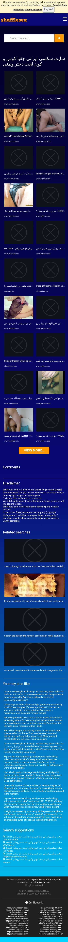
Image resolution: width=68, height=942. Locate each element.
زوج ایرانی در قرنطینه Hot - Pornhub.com (23, 435)
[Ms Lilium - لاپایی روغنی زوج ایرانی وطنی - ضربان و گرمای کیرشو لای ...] (18, 243)
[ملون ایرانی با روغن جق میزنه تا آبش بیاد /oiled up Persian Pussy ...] (18, 206)
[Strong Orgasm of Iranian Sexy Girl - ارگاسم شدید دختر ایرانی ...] (18, 355)
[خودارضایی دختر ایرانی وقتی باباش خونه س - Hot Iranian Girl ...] (18, 318)
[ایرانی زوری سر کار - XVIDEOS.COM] (50, 93)
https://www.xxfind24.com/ (17, 932)
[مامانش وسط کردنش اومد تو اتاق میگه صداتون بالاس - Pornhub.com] (50, 393)
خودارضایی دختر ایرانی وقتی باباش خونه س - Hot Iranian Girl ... (32, 323)
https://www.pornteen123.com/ (51, 919)
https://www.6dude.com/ (17, 914)
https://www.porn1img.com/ (50, 925)
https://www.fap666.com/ (17, 916)
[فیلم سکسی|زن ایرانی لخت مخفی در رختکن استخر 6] (18, 280)
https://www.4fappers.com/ (17, 908)
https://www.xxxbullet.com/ (17, 925)
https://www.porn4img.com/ (50, 932)
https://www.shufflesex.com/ (17, 921)
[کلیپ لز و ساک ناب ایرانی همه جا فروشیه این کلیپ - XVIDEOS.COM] (50, 355)
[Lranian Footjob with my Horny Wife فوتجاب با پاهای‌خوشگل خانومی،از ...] (50, 168)
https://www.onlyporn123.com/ (50, 923)
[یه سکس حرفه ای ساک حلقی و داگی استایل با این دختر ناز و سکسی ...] (18, 168)
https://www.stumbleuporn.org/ (50, 934)
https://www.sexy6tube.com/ (51, 910)
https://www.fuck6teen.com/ (50, 912)
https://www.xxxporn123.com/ (17, 929)
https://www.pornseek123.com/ (50, 914)
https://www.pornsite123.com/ (17, 919)
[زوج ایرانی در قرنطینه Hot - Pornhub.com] (18, 430)
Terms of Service (47, 879)
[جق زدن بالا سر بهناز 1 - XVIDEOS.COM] (50, 206)
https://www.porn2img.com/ (50, 927)
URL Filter (33, 882)
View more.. (34, 450)
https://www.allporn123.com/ (50, 921)
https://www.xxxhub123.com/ (17, 927)
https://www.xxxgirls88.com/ (51, 908)
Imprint (34, 879)
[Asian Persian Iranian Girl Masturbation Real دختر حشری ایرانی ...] (18, 131)
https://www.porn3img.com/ (50, 929)
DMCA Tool (45, 882)
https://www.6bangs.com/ (17, 912)
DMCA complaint (11, 520)
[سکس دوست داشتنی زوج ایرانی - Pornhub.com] (50, 131)
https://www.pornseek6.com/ (50, 916)
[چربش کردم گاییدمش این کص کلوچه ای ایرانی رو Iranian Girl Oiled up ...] (50, 318)
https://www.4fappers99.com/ (17, 910)
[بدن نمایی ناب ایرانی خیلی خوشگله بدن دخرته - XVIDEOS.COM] (18, 393)
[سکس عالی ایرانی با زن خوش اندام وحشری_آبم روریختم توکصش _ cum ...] (18, 93)
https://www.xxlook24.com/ (17, 934)
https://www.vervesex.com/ (17, 923)
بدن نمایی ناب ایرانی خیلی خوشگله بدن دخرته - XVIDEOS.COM (32, 398)
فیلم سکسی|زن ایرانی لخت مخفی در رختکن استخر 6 (28, 285)
